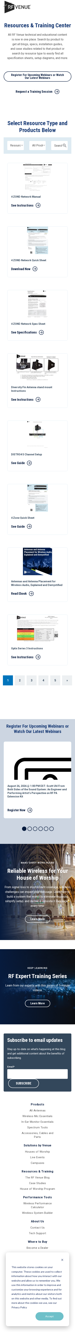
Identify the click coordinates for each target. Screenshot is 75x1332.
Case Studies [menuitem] (37, 1183)
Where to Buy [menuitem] (37, 1241)
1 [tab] (24, 829)
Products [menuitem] (37, 1104)
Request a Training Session (34, 91)
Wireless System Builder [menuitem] (37, 1213)
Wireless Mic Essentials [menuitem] (37, 1116)
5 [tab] (46, 829)
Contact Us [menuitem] (37, 1227)
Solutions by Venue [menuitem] (38, 1145)
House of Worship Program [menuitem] (37, 1188)
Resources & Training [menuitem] (37, 1171)
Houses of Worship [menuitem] (37, 1151)
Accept (49, 1316)
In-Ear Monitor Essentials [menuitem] (37, 1121)
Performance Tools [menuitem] (37, 1197)
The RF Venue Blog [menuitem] (37, 1177)
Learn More (37, 919)
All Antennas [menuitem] (37, 1110)
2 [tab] (29, 829)
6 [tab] (51, 829)
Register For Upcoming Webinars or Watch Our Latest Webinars (37, 76)
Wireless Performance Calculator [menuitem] (37, 1205)
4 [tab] (40, 829)
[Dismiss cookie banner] (62, 1260)
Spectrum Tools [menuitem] (37, 1127)
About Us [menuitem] (37, 1221)
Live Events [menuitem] (37, 1157)
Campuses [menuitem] (37, 1163)
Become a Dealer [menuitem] (37, 1247)
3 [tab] (35, 829)
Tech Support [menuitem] (37, 1233)
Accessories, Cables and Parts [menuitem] (38, 1135)
